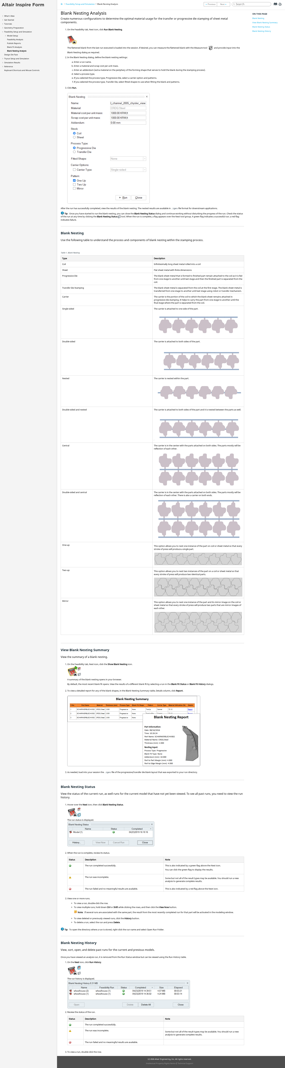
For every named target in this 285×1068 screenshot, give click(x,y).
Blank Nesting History (261, 31)
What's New (9, 16)
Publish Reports (14, 43)
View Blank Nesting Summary (265, 22)
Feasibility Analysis (15, 39)
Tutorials (8, 24)
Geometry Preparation (14, 28)
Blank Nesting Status (261, 27)
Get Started (9, 20)
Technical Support (185, 1063)
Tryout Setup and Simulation (16, 58)
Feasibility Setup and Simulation (18, 31)
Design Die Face (11, 54)
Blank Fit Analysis (14, 47)
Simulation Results (12, 62)
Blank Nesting (258, 18)
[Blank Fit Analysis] (210, 4)
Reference (8, 66)
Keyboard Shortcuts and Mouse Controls (21, 70)
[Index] (274, 6)
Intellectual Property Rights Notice (161, 1063)
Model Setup (12, 35)
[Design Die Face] (224, 4)
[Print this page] (280, 5)
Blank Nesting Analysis (16, 51)
